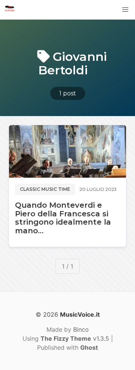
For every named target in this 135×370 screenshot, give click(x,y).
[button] (125, 10)
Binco (81, 329)
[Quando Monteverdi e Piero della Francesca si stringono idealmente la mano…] (67, 151)
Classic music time (45, 189)
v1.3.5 (74, 338)
